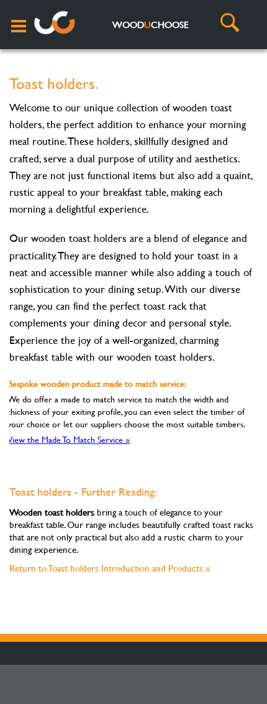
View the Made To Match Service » (68, 439)
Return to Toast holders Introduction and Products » (109, 568)
